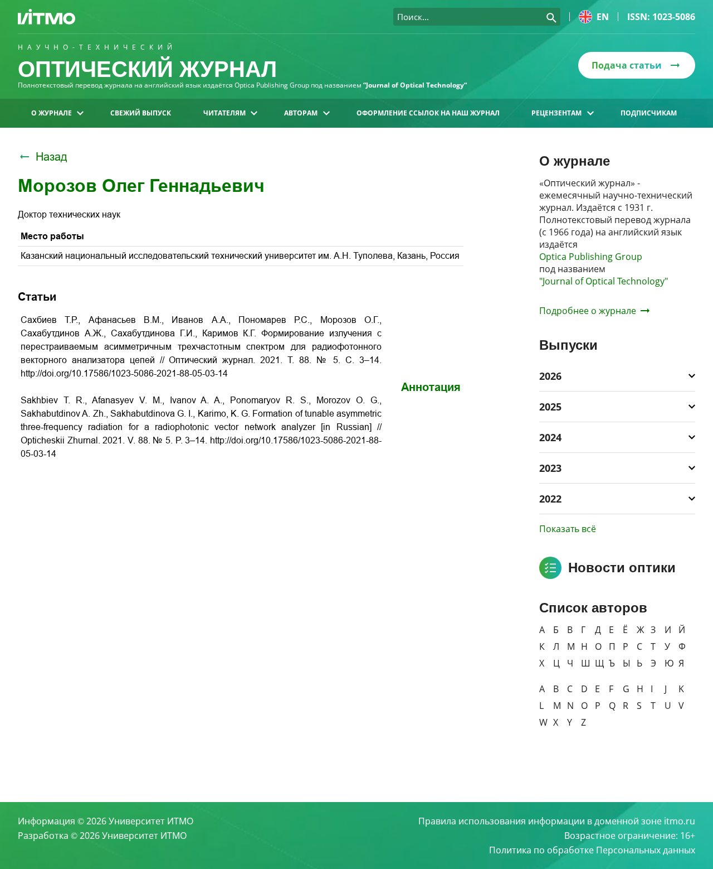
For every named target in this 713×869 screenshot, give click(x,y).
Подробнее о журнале (587, 310)
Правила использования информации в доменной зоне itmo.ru (556, 821)
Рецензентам (556, 113)
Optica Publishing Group (590, 256)
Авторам (301, 113)
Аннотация (431, 387)
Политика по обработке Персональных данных (592, 850)
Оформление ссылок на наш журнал (428, 113)
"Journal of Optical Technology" (603, 281)
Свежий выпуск (140, 113)
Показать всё (567, 528)
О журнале (51, 113)
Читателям (224, 113)
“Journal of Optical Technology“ (415, 85)
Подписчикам (649, 113)
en (603, 17)
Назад (51, 157)
